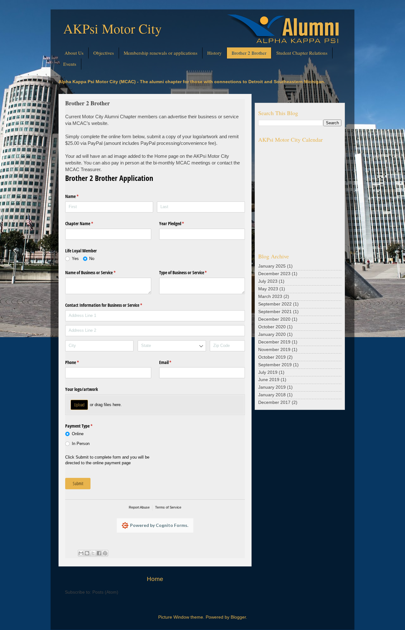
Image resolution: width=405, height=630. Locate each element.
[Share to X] (93, 553)
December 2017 (274, 402)
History (214, 53)
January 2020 (272, 334)
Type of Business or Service (190, 272)
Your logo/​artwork (81, 389)
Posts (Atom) (105, 592)
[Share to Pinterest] (105, 553)
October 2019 (272, 357)
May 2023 (268, 289)
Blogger (238, 617)
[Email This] (81, 553)
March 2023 (270, 296)
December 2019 (274, 342)
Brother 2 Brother (249, 53)
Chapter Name (86, 223)
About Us (74, 53)
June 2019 (268, 379)
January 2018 (272, 394)
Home (155, 579)
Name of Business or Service (97, 272)
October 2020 (272, 326)
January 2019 (272, 387)
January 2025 (272, 266)
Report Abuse (139, 507)
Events (69, 64)
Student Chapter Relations (301, 53)
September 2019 (275, 364)
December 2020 (274, 319)
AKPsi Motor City (112, 28)
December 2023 (274, 273)
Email (172, 362)
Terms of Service (168, 507)
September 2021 (275, 311)
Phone (79, 362)
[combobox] (172, 345)
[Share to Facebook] (99, 553)
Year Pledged (179, 223)
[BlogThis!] (87, 553)
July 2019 (267, 372)
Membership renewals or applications (160, 53)
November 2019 (274, 349)
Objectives (103, 53)
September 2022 (275, 304)
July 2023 (267, 281)
